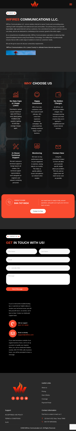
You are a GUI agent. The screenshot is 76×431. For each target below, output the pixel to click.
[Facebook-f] (13, 398)
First (6, 254)
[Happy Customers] (37, 94)
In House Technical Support (15, 155)
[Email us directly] (13, 333)
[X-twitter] (17, 398)
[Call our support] (13, 324)
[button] (71, 4)
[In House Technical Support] (16, 146)
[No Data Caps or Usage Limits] (16, 94)
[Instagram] (22, 398)
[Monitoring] (37, 146)
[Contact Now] (58, 146)
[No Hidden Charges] (58, 94)
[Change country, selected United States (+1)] (8, 268)
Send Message (17, 289)
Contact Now (58, 153)
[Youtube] (26, 398)
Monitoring (37, 153)
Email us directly (23, 332)
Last (39, 254)
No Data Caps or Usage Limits (16, 103)
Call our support (22, 323)
